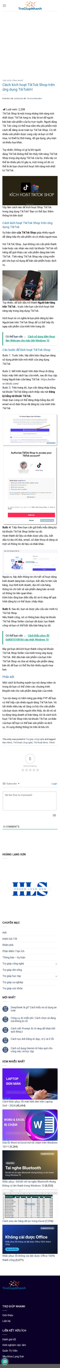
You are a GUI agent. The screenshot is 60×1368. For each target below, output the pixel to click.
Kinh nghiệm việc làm (14, 1345)
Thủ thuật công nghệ (22, 742)
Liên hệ (6, 1321)
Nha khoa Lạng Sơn (13, 1356)
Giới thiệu (7, 1315)
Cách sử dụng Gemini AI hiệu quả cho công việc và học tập (31, 1050)
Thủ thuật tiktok (40, 742)
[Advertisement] (30, 43)
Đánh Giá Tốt (9, 938)
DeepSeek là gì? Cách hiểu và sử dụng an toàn (34, 1009)
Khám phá (7, 944)
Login (54, 783)
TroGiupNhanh (34, 99)
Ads (4, 932)
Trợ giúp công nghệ (12, 81)
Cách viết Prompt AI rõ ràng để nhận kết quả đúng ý (33, 1030)
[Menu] (4, 6)
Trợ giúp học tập (11, 976)
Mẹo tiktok (7, 742)
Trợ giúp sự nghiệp (12, 982)
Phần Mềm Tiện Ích (13, 951)
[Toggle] (56, 964)
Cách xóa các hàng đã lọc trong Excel (23, 1221)
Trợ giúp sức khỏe (12, 988)
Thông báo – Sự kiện (13, 957)
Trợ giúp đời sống (12, 969)
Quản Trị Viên (9, 1350)
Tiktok (52, 742)
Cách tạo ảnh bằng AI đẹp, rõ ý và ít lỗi (32, 1038)
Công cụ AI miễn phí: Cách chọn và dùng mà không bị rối (33, 1019)
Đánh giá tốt (9, 1339)
